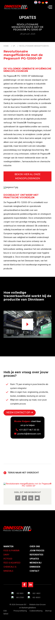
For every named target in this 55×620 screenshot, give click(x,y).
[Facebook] (24, 584)
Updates (14, 46)
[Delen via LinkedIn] (30, 497)
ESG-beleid (6, 612)
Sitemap (48, 611)
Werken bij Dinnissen (35, 565)
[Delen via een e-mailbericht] (37, 497)
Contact (34, 571)
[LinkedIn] (30, 584)
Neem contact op (18, 412)
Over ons (35, 546)
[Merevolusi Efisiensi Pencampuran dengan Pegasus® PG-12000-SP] (46, 2)
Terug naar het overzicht (23, 473)
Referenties (36, 555)
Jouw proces (37, 550)
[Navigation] (49, 7)
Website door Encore (37, 605)
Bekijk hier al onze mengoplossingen (27, 176)
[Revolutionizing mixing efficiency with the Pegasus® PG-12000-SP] (39, 2)
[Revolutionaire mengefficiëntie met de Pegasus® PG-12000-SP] (35, 2)
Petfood (8, 559)
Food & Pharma (11, 550)
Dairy (6, 555)
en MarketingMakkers (27, 608)
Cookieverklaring (35, 611)
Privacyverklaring (20, 611)
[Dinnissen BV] (16, 7)
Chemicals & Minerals (10, 569)
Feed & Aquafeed (12, 563)
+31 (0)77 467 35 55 (29, 430)
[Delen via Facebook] (17, 497)
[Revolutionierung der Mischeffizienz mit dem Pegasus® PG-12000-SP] (43, 2)
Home (6, 46)
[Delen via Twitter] (24, 497)
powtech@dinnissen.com (29, 433)
